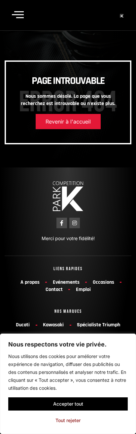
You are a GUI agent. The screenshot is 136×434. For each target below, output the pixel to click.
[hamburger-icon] (16, 15)
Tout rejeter (68, 420)
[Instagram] (74, 223)
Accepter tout (68, 404)
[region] (68, 384)
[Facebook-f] (61, 223)
